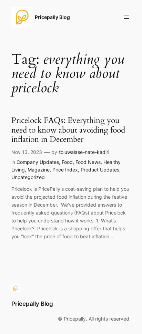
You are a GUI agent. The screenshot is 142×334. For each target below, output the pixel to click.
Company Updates (38, 162)
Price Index (65, 170)
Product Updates (100, 170)
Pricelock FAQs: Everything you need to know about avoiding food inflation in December (68, 130)
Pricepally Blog (52, 17)
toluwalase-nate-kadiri (84, 152)
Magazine (39, 170)
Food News (88, 162)
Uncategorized (28, 177)
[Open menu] (126, 17)
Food (67, 162)
